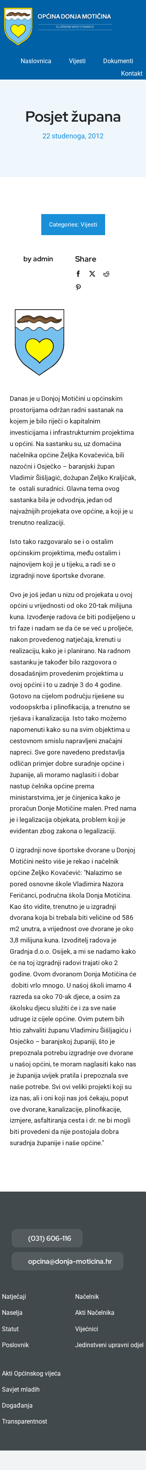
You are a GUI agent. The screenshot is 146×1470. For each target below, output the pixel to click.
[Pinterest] (78, 287)
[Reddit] (106, 274)
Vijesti (89, 224)
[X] (92, 274)
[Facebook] (78, 274)
